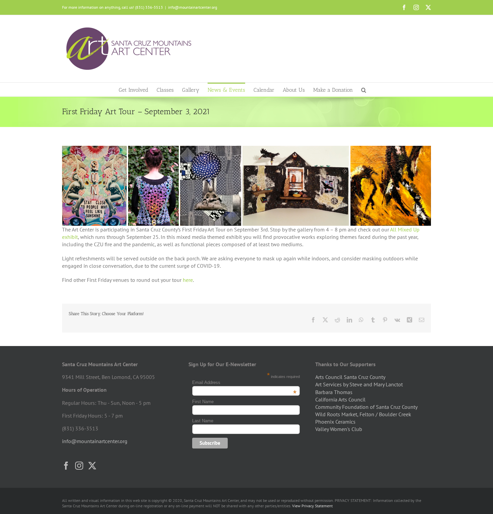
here (188, 279)
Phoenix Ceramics (335, 421)
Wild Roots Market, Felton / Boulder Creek (363, 414)
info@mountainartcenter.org (192, 7)
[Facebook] (66, 466)
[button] (363, 89)
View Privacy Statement (312, 505)
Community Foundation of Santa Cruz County (366, 406)
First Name (203, 401)
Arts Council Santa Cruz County (350, 377)
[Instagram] (79, 466)
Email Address (244, 382)
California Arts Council (340, 399)
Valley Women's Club (338, 429)
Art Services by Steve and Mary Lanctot (359, 384)
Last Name (202, 420)
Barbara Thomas (333, 392)
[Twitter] (92, 466)
